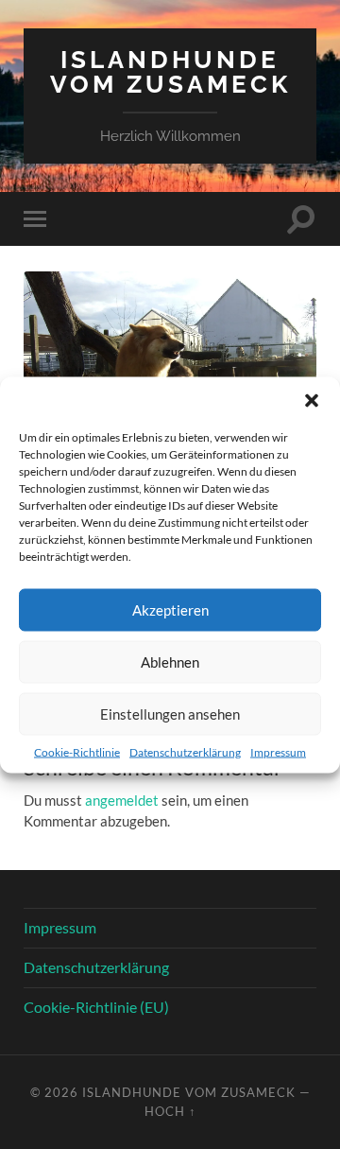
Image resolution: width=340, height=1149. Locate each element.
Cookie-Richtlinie (77, 751)
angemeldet (122, 800)
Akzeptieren (170, 609)
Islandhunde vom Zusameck (170, 71)
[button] (311, 400)
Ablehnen (170, 661)
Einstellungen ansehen (170, 713)
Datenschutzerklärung (185, 751)
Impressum (278, 751)
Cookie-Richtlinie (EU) (96, 1007)
